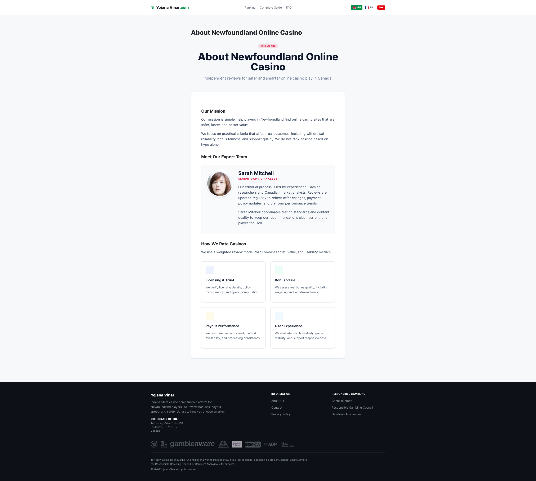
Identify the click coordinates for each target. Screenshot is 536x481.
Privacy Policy (281, 414)
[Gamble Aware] (192, 444)
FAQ (289, 7)
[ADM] (270, 444)
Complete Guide (271, 7)
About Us (277, 401)
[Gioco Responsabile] (287, 444)
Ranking (250, 7)
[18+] (154, 444)
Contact (276, 407)
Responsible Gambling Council (352, 407)
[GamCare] (164, 444)
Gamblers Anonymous (346, 414)
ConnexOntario (342, 401)
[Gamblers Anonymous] (223, 444)
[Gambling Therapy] (237, 444)
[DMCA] (253, 444)
